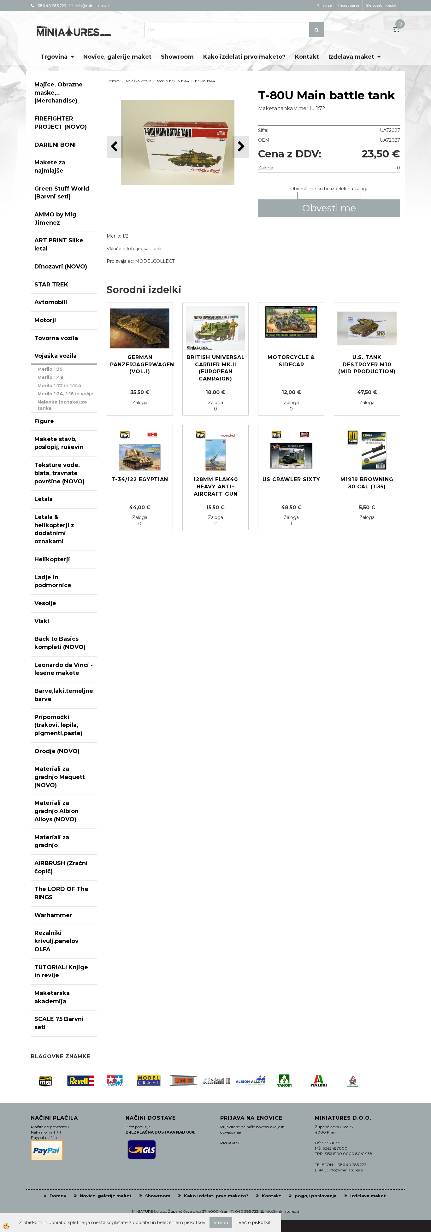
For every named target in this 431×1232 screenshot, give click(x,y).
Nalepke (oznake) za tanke (62, 405)
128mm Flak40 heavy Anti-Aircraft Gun (215, 486)
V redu (221, 1222)
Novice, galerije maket (117, 56)
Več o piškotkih (255, 1222)
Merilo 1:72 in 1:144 (60, 385)
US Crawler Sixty (291, 479)
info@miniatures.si (282, 1211)
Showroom (177, 56)
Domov (114, 81)
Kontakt (307, 56)
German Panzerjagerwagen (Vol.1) (139, 364)
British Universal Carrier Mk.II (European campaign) (215, 368)
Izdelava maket (351, 56)
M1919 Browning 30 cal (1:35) (366, 483)
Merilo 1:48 (50, 377)
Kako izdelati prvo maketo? (244, 56)
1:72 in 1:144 (205, 81)
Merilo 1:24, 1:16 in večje (65, 394)
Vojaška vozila (138, 81)
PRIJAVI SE (230, 1143)
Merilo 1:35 (50, 369)
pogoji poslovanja (316, 1195)
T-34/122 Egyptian (139, 479)
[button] (241, 147)
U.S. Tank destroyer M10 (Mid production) (367, 364)
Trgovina (54, 56)
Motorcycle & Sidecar (291, 361)
